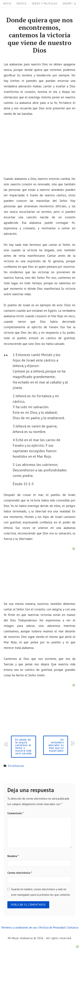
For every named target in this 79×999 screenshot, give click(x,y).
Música (21, 3)
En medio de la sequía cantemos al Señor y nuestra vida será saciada (23, 746)
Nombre (13, 856)
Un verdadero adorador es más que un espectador (56, 745)
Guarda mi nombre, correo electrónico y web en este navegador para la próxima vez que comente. (40, 891)
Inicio (7, 3)
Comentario (15, 813)
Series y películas (44, 3)
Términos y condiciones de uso (19, 927)
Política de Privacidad (52, 927)
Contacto (72, 927)
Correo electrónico (19, 872)
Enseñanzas (16, 766)
